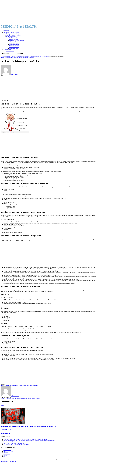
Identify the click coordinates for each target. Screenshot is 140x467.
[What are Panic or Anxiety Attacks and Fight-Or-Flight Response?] (13, 423)
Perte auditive (5, 433)
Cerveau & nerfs (45, 56)
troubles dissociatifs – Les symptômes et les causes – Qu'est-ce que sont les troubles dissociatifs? (26, 439)
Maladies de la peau (13, 39)
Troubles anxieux (10, 51)
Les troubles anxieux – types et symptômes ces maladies (16, 444)
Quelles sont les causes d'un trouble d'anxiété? (14, 443)
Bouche (5, 455)
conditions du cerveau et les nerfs (16, 385)
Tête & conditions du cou (15, 41)
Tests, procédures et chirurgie (13, 34)
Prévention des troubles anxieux (11, 442)
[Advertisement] (44, 11)
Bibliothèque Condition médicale (11, 32)
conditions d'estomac (14, 44)
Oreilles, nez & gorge (8, 451)
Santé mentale (7, 454)
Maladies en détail (8, 49)
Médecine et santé (15, 74)
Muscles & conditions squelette (16, 40)
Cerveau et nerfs (4, 385)
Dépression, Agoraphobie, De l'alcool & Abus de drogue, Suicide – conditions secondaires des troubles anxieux (29, 440)
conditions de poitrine (14, 43)
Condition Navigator (11, 36)
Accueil (2, 56)
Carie (2, 405)
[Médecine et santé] (19, 27)
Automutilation (6, 430)
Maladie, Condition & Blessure (13, 35)
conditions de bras (13, 48)
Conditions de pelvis (14, 45)
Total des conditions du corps (16, 37)
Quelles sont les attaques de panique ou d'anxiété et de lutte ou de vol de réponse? (29, 426)
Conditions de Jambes (14, 47)
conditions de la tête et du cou (31, 385)
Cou (4, 456)
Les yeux (6, 452)
